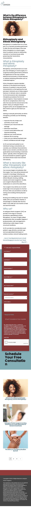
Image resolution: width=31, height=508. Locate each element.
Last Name (7, 259)
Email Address (8, 277)
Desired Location (9, 294)
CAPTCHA (6, 337)
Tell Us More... (7, 301)
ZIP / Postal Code (9, 285)
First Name (7, 251)
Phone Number (8, 268)
